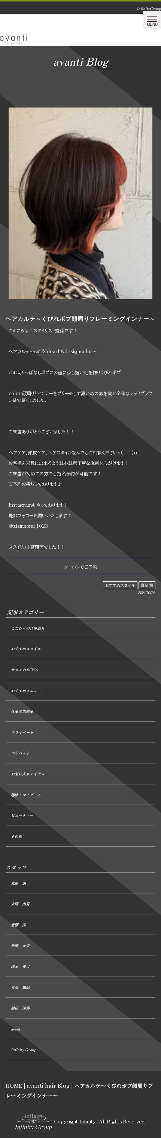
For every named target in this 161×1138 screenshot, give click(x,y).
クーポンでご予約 (80, 567)
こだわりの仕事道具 (28, 628)
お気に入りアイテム (28, 774)
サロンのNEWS (24, 669)
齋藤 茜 (147, 585)
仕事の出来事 (22, 711)
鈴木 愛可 (20, 966)
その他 (16, 836)
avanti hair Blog (48, 1085)
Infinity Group (23, 1049)
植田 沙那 (20, 1008)
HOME (14, 1085)
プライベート (22, 732)
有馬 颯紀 (20, 987)
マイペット (20, 753)
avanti (16, 1029)
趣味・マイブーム (26, 794)
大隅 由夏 (20, 904)
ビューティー (22, 815)
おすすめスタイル (120, 585)
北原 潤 (18, 883)
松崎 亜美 (20, 945)
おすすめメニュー (26, 690)
